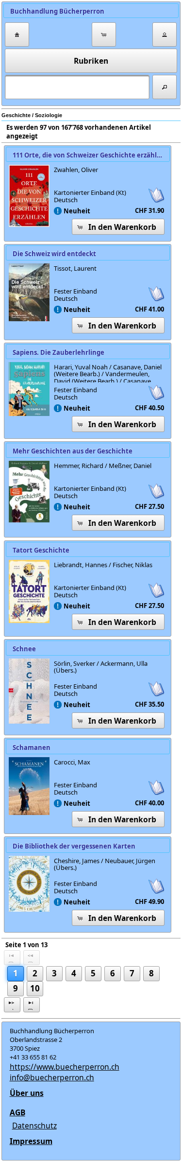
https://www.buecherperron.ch (64, 1066)
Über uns (27, 1093)
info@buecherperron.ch (52, 1077)
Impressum (31, 1141)
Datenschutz (34, 1125)
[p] (12, 1004)
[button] (17, 34)
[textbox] (77, 87)
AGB (17, 1112)
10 (35, 988)
